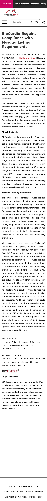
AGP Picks (6, 4)
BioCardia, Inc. (27, 58)
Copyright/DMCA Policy (16, 497)
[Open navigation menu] (4, 22)
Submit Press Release (14, 491)
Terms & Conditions (35, 491)
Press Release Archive (27, 486)
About (12, 486)
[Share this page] (43, 22)
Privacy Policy (35, 497)
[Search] (31, 22)
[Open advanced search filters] (37, 22)
